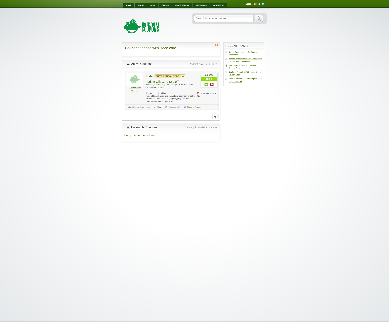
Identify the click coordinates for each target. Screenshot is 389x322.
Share (159, 107)
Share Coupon (182, 5)
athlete (153, 96)
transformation (151, 101)
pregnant (181, 99)
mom (159, 99)
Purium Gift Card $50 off (162, 81)
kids (154, 99)
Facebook (259, 4)
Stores (165, 5)
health (185, 96)
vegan (161, 101)
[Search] (259, 18)
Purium (188, 99)
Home (128, 5)
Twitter (263, 4)
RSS (255, 4)
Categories (201, 5)
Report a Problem (194, 107)
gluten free (177, 96)
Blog (152, 5)
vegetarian (168, 101)
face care (168, 96)
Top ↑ (215, 117)
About (141, 5)
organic (173, 99)
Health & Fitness (161, 93)
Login (248, 4)
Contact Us (218, 5)
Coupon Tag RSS (216, 45)
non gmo (165, 99)
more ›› (161, 87)
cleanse (160, 96)
